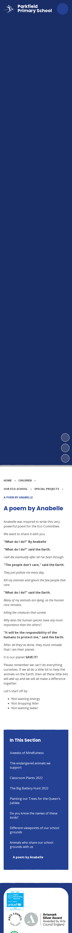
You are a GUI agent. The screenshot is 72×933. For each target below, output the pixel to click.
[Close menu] (62, 9)
